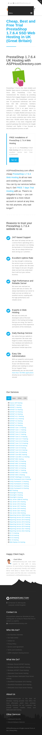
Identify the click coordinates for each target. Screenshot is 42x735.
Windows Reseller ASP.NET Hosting (18, 667)
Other (20, 398)
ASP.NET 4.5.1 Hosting (16, 416)
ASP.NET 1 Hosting (15, 405)
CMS (25, 398)
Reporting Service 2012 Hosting (19, 517)
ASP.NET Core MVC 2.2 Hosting (19, 457)
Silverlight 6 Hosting (16, 497)
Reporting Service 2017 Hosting (19, 524)
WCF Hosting (13, 490)
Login (10, 3)
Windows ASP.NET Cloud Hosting (18, 670)
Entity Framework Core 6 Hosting (20, 479)
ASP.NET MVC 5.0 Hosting (17, 468)
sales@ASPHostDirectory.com (22, 3)
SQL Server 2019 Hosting (17, 508)
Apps (14, 398)
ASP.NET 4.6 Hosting (16, 421)
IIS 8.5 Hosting (14, 538)
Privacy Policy (11, 644)
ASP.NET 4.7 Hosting (16, 423)
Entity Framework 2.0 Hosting (19, 484)
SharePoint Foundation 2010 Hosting (19, 684)
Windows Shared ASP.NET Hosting (18, 664)
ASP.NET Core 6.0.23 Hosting (18, 441)
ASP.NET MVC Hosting (16, 459)
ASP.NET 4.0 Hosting (16, 412)
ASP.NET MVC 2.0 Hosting (17, 461)
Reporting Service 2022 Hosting (19, 531)
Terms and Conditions (14, 650)
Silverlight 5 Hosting (16, 495)
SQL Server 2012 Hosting (17, 502)
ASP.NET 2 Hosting (15, 407)
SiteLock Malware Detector (16, 722)
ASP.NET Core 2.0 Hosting (17, 432)
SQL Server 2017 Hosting (17, 506)
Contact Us (11, 641)
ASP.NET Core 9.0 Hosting (17, 448)
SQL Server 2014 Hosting (17, 504)
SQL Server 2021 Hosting (17, 511)
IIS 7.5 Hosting (14, 533)
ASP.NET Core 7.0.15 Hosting (18, 443)
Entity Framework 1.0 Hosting (19, 481)
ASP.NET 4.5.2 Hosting (16, 418)
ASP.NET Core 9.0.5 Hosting (18, 450)
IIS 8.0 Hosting (14, 535)
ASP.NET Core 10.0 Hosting (18, 452)
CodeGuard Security (14, 719)
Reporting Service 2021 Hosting (19, 529)
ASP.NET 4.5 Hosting (16, 414)
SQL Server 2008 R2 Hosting (18, 499)
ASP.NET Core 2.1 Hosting (17, 434)
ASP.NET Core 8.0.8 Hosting (18, 445)
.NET (8, 398)
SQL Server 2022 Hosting (17, 513)
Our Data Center (12, 638)
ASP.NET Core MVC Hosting (18, 454)
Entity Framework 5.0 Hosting (19, 488)
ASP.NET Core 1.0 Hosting (17, 427)
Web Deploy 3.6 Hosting (17, 542)
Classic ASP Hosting (15, 403)
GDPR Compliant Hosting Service (18, 653)
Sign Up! (14, 160)
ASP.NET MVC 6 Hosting (17, 475)
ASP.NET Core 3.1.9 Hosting (18, 436)
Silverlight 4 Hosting (16, 493)
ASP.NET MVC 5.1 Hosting (17, 470)
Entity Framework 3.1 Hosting (19, 486)
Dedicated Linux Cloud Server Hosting (19, 688)
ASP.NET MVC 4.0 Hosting (17, 466)
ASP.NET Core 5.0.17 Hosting (18, 439)
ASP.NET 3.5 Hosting (16, 410)
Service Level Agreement (15, 647)
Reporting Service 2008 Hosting (19, 515)
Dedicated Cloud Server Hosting (17, 673)
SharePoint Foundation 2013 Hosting (19, 681)
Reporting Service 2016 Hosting (19, 522)
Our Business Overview (15, 635)
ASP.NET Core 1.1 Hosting (17, 430)
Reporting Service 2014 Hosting (19, 520)
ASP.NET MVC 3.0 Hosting (17, 463)
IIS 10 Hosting (14, 540)
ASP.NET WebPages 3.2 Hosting (19, 477)
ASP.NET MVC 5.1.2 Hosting (18, 472)
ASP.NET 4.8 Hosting (16, 425)
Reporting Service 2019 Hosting (19, 526)
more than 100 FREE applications (23, 373)
